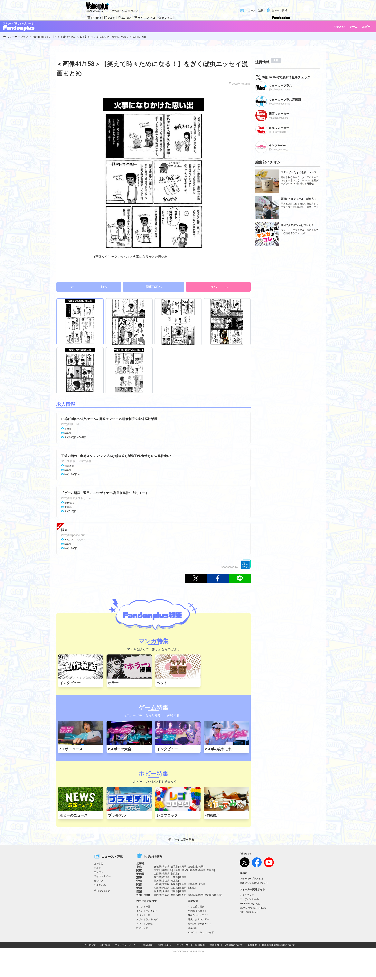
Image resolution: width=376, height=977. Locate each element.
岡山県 (165, 887)
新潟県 (174, 873)
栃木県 (201, 870)
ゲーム (353, 26)
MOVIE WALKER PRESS (253, 907)
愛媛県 (165, 891)
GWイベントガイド (198, 915)
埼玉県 (185, 870)
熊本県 (182, 894)
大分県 (191, 894)
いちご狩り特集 (196, 906)
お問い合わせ (164, 944)
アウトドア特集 (144, 923)
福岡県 (157, 894)
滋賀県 (201, 884)
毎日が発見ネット (249, 912)
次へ (214, 286)
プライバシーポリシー (126, 944)
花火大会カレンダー (198, 919)
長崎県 (174, 894)
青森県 (165, 866)
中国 (139, 888)
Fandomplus (103, 890)
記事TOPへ (154, 286)
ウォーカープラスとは (251, 878)
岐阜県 (165, 877)
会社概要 (252, 944)
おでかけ (96, 17)
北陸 (139, 881)
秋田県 (182, 866)
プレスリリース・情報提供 (190, 944)
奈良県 (182, 884)
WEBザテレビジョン (250, 903)
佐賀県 (165, 894)
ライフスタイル (147, 17)
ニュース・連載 (254, 10)
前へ (104, 286)
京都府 (165, 884)
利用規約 (105, 944)
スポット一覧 (143, 915)
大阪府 (157, 884)
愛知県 (157, 877)
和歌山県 (192, 884)
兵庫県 (174, 884)
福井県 (174, 880)
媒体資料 (214, 944)
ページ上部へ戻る (183, 839)
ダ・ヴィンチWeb (249, 899)
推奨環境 (148, 944)
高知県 (182, 891)
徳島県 (174, 891)
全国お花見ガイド (197, 910)
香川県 (157, 891)
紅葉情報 (192, 927)
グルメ (111, 17)
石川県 (157, 880)
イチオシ (339, 26)
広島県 (157, 887)
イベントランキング (146, 910)
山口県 (174, 887)
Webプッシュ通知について (254, 882)
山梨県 (157, 873)
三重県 (174, 877)
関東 (139, 870)
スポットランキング (146, 919)
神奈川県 (167, 870)
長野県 (165, 873)
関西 (139, 884)
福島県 (199, 866)
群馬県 (193, 870)
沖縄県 (218, 894)
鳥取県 (182, 887)
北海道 (140, 863)
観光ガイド (142, 927)
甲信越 (140, 874)
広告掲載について (233, 944)
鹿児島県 (209, 894)
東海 (139, 877)
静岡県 (182, 877)
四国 (139, 891)
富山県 (165, 880)
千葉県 (176, 870)
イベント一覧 (143, 906)
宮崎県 (199, 894)
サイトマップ (88, 944)
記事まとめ (100, 884)
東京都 (157, 870)
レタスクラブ (247, 894)
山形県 (191, 866)
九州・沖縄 (143, 895)
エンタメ (126, 17)
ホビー (366, 26)
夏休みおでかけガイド (200, 923)
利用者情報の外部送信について (278, 944)
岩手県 (174, 866)
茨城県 (210, 870)
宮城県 (157, 866)
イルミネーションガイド (201, 932)
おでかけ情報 (279, 10)
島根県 (191, 887)
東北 (139, 867)
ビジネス (167, 17)
